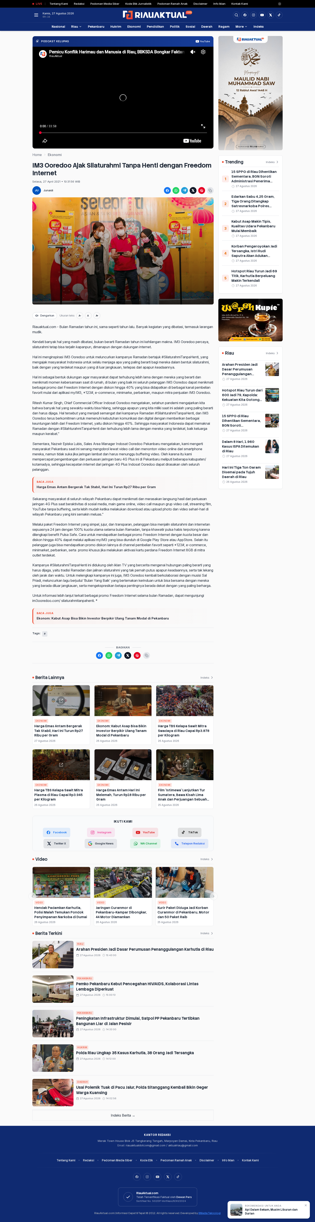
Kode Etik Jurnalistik (138, 3)
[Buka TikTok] (279, 15)
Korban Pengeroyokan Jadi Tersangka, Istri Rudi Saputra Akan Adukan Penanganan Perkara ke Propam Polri (254, 255)
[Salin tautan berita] (210, 190)
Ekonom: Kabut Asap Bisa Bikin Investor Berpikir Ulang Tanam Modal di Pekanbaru (103, 618)
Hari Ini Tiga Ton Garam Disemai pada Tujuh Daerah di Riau (241, 472)
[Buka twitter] (270, 15)
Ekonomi (134, 26)
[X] (168, 1177)
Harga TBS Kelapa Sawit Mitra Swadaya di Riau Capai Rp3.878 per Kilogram (183, 731)
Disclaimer (200, 3)
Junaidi (48, 190)
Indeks (259, 26)
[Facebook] (245, 15)
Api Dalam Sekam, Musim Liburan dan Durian (271, 1211)
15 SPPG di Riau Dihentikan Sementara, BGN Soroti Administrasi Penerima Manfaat (254, 178)
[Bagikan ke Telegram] (184, 190)
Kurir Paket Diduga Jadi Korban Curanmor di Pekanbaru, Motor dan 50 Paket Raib (183, 912)
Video (39, 902)
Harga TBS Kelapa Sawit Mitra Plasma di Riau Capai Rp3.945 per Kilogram (58, 795)
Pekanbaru (96, 26)
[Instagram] (147, 1177)
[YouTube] (157, 1177)
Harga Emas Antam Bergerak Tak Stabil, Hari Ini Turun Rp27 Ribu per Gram (96, 487)
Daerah (206, 26)
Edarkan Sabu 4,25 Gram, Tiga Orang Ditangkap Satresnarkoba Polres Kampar (252, 203)
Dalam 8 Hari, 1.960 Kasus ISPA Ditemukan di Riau (240, 446)
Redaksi (79, 3)
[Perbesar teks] (96, 315)
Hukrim (115, 26)
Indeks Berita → (123, 1115)
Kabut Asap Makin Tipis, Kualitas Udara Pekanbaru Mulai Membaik (253, 226)
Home (37, 155)
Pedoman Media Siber (104, 3)
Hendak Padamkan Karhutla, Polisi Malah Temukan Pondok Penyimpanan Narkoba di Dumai (60, 912)
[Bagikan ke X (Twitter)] (193, 190)
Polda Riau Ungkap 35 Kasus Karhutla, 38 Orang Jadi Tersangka (135, 1052)
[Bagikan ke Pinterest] (201, 190)
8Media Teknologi (209, 1213)
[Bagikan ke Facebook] (167, 190)
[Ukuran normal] (88, 315)
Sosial (190, 26)
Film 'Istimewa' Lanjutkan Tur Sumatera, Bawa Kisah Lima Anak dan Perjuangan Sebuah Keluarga (182, 797)
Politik (175, 26)
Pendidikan (155, 26)
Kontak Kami (239, 3)
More (240, 26)
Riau (74, 26)
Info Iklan (219, 3)
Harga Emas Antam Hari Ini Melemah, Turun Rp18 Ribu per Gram (121, 795)
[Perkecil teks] (79, 315)
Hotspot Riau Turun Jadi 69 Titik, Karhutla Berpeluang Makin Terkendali (254, 276)
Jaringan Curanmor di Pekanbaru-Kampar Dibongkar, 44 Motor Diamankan (121, 912)
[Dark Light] (280, 4)
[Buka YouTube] (262, 15)
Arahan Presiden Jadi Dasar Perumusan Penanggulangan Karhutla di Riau (145, 949)
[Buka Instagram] (253, 15)
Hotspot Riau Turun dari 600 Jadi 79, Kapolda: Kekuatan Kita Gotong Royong (242, 397)
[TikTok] (178, 1177)
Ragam (224, 26)
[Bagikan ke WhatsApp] (175, 190)
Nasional (58, 26)
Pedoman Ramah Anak (173, 3)
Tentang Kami (59, 3)
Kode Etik (146, 1160)
